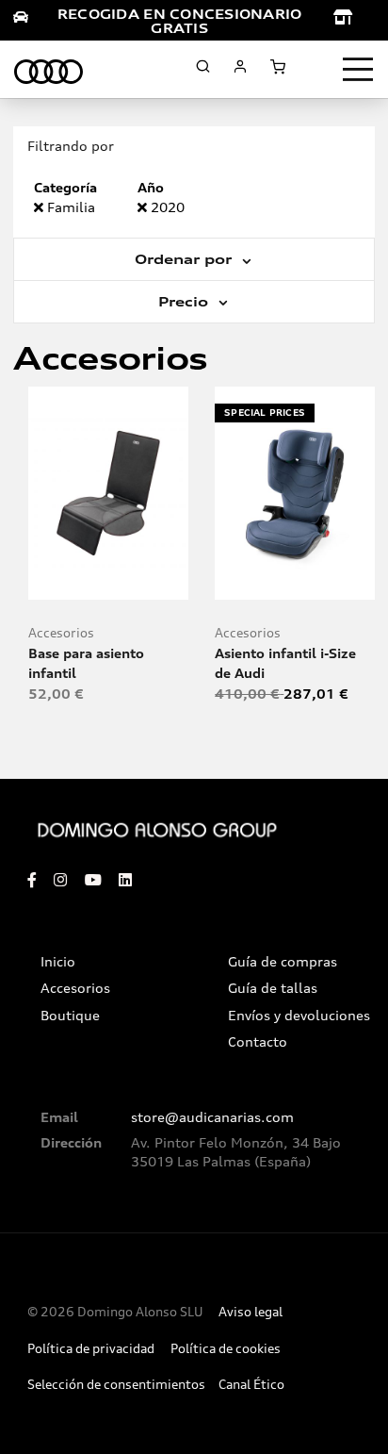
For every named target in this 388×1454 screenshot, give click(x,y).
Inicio (57, 961)
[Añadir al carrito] (108, 577)
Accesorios (61, 633)
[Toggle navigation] (358, 70)
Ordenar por (185, 259)
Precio (185, 301)
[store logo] (48, 69)
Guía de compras (282, 961)
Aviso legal (250, 1312)
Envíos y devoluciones (299, 1015)
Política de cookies (225, 1349)
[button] (149, 577)
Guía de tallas (272, 988)
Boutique (70, 1015)
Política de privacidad (90, 1349)
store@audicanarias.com (212, 1117)
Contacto (257, 1041)
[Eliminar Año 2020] (144, 207)
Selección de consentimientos (116, 1385)
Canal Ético (251, 1385)
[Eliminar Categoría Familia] (40, 207)
